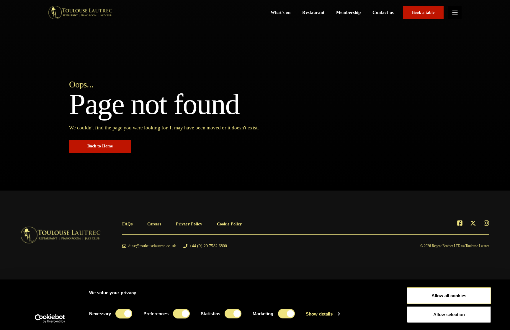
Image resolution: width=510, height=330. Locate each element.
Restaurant (313, 12)
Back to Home (100, 146)
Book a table (423, 12)
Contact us (383, 12)
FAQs (127, 224)
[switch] (181, 313)
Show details (319, 313)
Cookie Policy (229, 224)
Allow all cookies (448, 295)
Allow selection (449, 314)
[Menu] (455, 12)
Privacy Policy (189, 224)
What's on (280, 12)
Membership (348, 12)
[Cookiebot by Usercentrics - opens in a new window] (50, 318)
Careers (154, 224)
